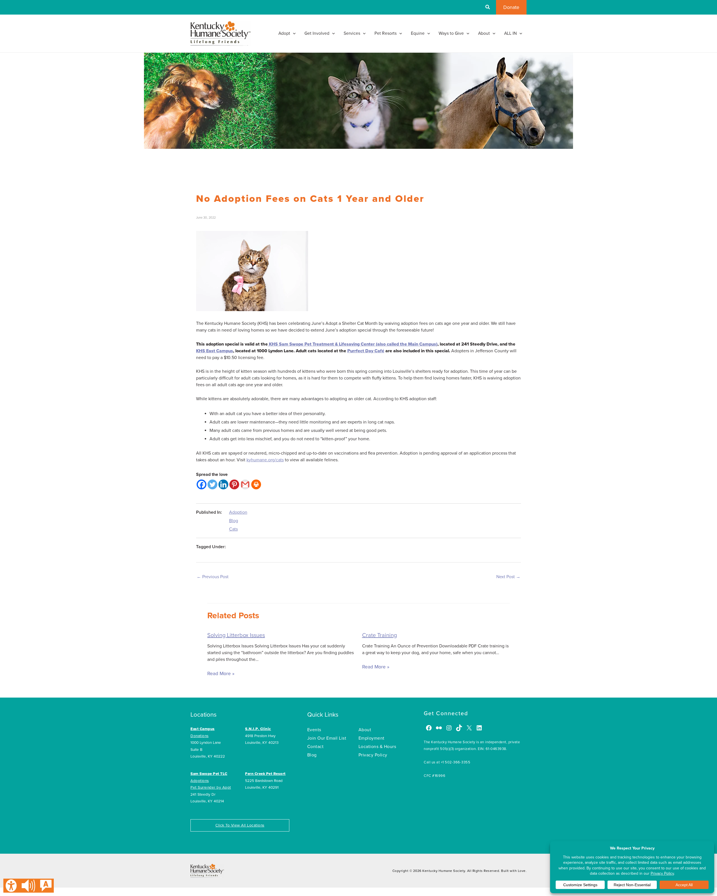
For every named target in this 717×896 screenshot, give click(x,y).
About (364, 730)
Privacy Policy (372, 755)
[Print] (256, 484)
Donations (199, 736)
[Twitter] (212, 484)
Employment (371, 738)
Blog (233, 521)
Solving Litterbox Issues (236, 635)
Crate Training (379, 635)
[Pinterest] (234, 484)
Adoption (238, 512)
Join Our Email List (326, 738)
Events (314, 730)
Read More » (220, 674)
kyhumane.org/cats (265, 460)
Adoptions (199, 781)
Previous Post (213, 577)
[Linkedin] (223, 484)
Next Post (508, 577)
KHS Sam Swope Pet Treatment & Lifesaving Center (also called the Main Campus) (352, 344)
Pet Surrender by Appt (210, 787)
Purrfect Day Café (365, 351)
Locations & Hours (377, 746)
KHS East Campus (214, 351)
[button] (487, 8)
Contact (315, 746)
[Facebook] (201, 484)
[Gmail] (245, 484)
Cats (233, 529)
